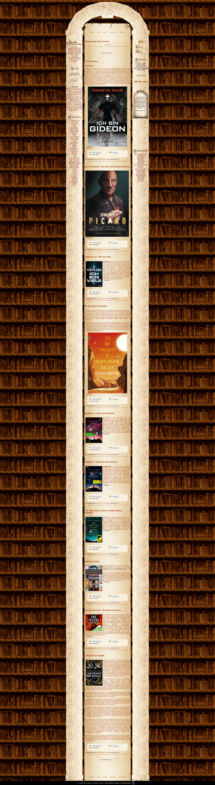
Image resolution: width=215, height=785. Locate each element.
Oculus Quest (74, 151)
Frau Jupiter (140, 163)
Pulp (74, 155)
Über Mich (74, 47)
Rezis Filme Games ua (74, 59)
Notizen (74, 150)
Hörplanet (140, 166)
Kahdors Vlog (74, 143)
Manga (74, 147)
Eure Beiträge (74, 139)
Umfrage (74, 171)
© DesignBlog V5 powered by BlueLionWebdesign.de (81, 780)
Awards (74, 126)
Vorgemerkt (74, 173)
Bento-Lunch (140, 158)
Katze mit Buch (141, 170)
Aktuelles (74, 122)
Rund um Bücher (74, 165)
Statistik (74, 169)
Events (74, 140)
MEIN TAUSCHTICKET (140, 154)
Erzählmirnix (140, 162)
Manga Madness (140, 175)
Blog (74, 135)
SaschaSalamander (90, 159)
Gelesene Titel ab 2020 (74, 52)
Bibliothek (74, 134)
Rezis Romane (74, 55)
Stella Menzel (107, 568)
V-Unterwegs (74, 181)
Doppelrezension (74, 138)
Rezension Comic (74, 159)
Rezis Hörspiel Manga (75, 57)
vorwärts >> (109, 53)
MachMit (74, 146)
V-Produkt (74, 178)
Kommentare (113, 159)
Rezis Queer (74, 60)
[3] (104, 53)
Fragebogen (74, 142)
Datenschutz (122, 32)
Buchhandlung (74, 136)
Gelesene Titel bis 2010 (74, 48)
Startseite (91, 32)
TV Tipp (74, 170)
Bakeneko (140, 155)
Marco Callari (140, 177)
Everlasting (118, 568)
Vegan (74, 61)
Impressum (113, 32)
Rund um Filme (74, 166)
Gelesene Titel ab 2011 (74, 49)
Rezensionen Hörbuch (74, 162)
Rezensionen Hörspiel (75, 163)
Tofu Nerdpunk (141, 181)
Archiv (98, 32)
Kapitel (74, 144)
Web (74, 174)
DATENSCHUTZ (140, 75)
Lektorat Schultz (140, 171)
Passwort (74, 153)
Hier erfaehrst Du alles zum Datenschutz (118, 783)
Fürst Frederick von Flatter (140, 165)
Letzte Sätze (140, 173)
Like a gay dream (140, 174)
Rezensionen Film (74, 161)
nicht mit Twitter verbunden (110, 152)
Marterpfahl (141, 178)
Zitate (74, 185)
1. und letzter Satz (74, 120)
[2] (103, 53)
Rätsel (74, 157)
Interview (74, 132)
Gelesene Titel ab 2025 (74, 53)
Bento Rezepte (74, 130)
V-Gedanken (74, 175)
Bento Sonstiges (74, 131)
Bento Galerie (74, 128)
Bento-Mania (140, 157)
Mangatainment (74, 148)
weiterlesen (89, 147)
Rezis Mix (74, 56)
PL (118, 159)
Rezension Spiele (74, 167)
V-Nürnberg (74, 177)
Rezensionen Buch (74, 158)
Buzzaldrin (141, 161)
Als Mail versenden (94, 154)
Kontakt (105, 32)
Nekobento (141, 179)
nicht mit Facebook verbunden (90, 152)
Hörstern (140, 167)
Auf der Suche (74, 123)
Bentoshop (141, 159)
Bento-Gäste (74, 127)
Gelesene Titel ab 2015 (74, 51)
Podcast (74, 154)
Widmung (74, 182)
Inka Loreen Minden (140, 169)
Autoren (74, 124)
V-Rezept (74, 179)
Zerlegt (74, 183)
